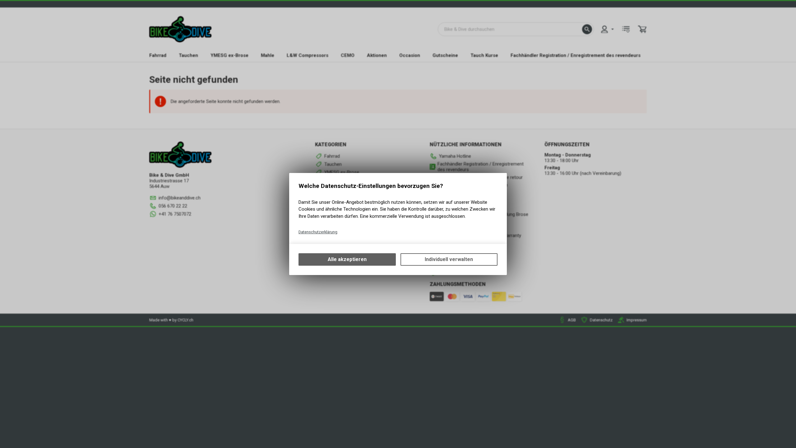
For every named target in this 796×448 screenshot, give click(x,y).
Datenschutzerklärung (317, 232)
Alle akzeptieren (347, 259)
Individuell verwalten (449, 259)
